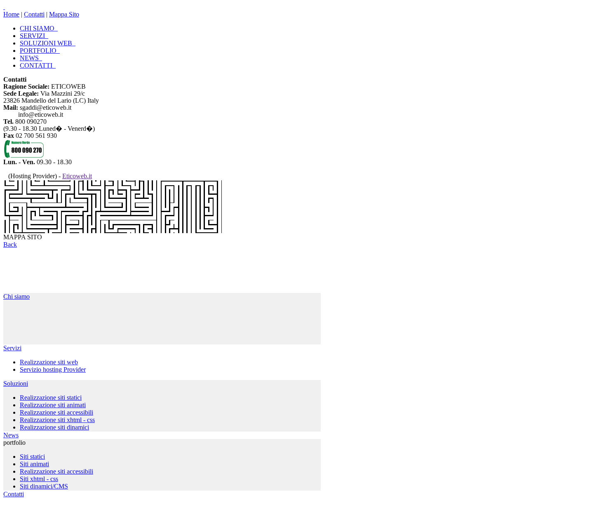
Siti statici (32, 456)
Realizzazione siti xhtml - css (57, 419)
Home (11, 14)
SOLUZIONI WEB (47, 43)
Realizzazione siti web (49, 362)
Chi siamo (16, 296)
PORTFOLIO (40, 50)
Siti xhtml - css (39, 478)
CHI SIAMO (39, 28)
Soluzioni (15, 383)
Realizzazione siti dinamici (54, 427)
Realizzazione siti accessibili (56, 412)
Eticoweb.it (77, 175)
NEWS (31, 57)
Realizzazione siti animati (53, 404)
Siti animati (34, 463)
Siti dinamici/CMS (44, 486)
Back (10, 244)
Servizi (12, 348)
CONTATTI (38, 65)
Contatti (34, 14)
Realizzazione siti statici (51, 397)
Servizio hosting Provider (53, 369)
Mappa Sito (64, 14)
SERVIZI (34, 35)
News (11, 435)
